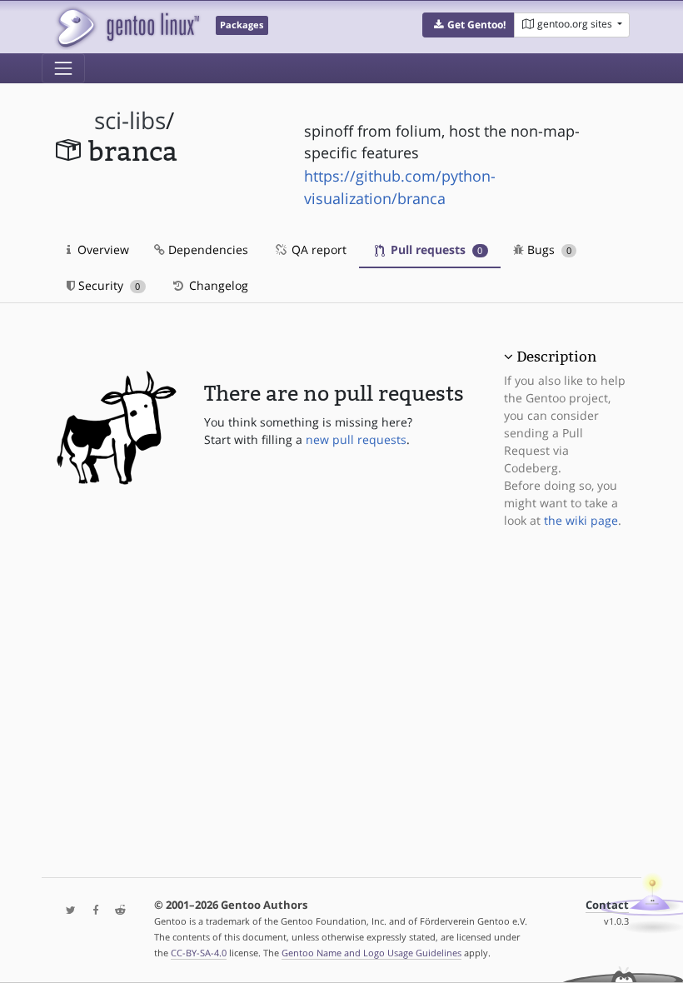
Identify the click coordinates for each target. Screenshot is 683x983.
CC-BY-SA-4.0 (199, 952)
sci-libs (130, 120)
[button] (468, 24)
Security (107, 285)
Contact (607, 905)
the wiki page (581, 520)
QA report (317, 249)
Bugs (547, 249)
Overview (101, 249)
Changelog (217, 285)
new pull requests (356, 439)
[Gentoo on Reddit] (115, 911)
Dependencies (206, 249)
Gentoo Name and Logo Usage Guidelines (371, 952)
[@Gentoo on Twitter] (66, 911)
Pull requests (434, 249)
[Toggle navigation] (63, 68)
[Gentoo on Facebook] (91, 911)
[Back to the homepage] (127, 27)
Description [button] (556, 356)
